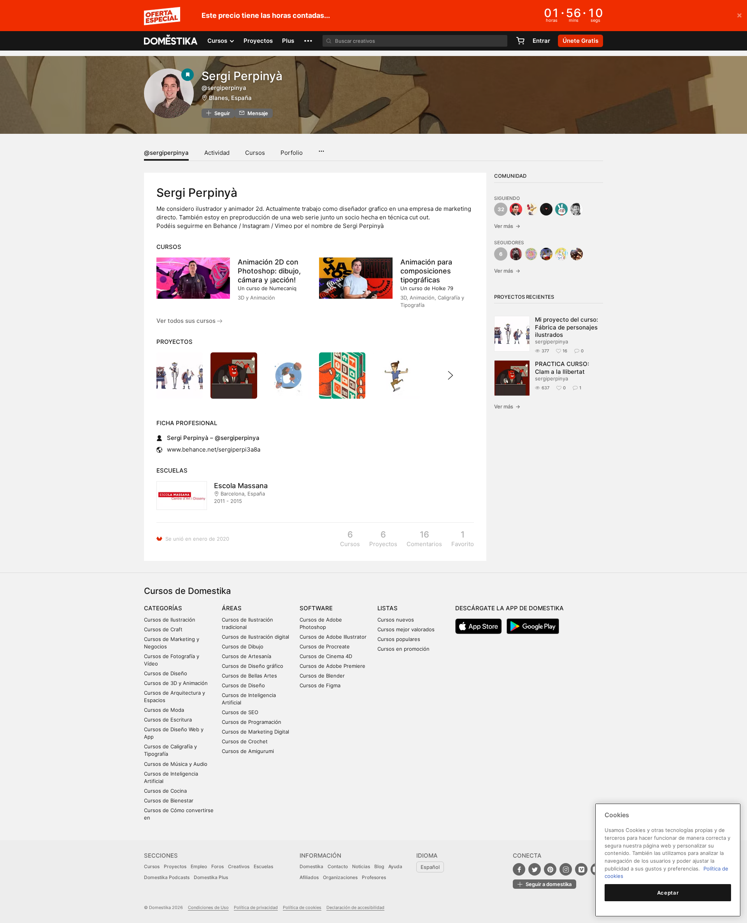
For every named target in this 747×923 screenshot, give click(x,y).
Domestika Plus (211, 877)
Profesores (374, 877)
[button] (308, 41)
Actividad (217, 152)
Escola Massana (241, 486)
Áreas (232, 608)
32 (501, 209)
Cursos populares (398, 639)
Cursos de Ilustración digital (255, 637)
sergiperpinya (551, 341)
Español (430, 867)
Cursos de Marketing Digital (255, 732)
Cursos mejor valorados (406, 629)
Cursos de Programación (251, 722)
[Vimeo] (581, 869)
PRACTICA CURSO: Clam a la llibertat (562, 367)
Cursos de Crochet (245, 741)
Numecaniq (282, 288)
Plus (288, 40)
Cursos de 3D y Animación (176, 683)
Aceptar (668, 893)
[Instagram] (565, 869)
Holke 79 (442, 288)
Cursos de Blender (322, 676)
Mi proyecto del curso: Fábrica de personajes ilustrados (566, 327)
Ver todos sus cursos (186, 320)
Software (316, 608)
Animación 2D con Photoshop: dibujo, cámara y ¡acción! (269, 271)
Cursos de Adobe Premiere (332, 666)
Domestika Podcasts (166, 877)
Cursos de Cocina (165, 791)
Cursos (255, 152)
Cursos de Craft (163, 629)
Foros (217, 866)
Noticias (361, 866)
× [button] (739, 15)
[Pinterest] (550, 869)
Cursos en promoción (403, 649)
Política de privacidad (256, 907)
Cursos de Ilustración (169, 620)
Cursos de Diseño (165, 673)
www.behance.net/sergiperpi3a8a (213, 449)
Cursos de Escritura (168, 719)
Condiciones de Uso (208, 907)
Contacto (338, 866)
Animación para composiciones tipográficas (426, 271)
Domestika (311, 866)
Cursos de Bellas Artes (249, 676)
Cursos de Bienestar (168, 800)
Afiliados (309, 877)
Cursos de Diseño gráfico (252, 666)
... (321, 149)
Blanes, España (230, 98)
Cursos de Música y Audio (175, 764)
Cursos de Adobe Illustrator (333, 637)
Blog (379, 866)
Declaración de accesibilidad (355, 907)
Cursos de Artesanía (246, 656)
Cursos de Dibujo (242, 646)
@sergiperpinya (166, 152)
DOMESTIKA (171, 41)
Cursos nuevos (395, 620)
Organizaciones (340, 877)
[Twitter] (534, 869)
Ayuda (395, 866)
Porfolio (292, 152)
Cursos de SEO (240, 712)
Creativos (238, 866)
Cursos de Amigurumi (248, 751)
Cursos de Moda (164, 710)
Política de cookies (302, 907)
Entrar (541, 40)
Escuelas (263, 866)
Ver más (507, 226)
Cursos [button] (218, 40)
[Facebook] (519, 869)
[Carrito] (520, 41)
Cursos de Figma (320, 685)
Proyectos (258, 40)
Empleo (199, 866)
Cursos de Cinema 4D (326, 656)
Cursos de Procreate (325, 646)
